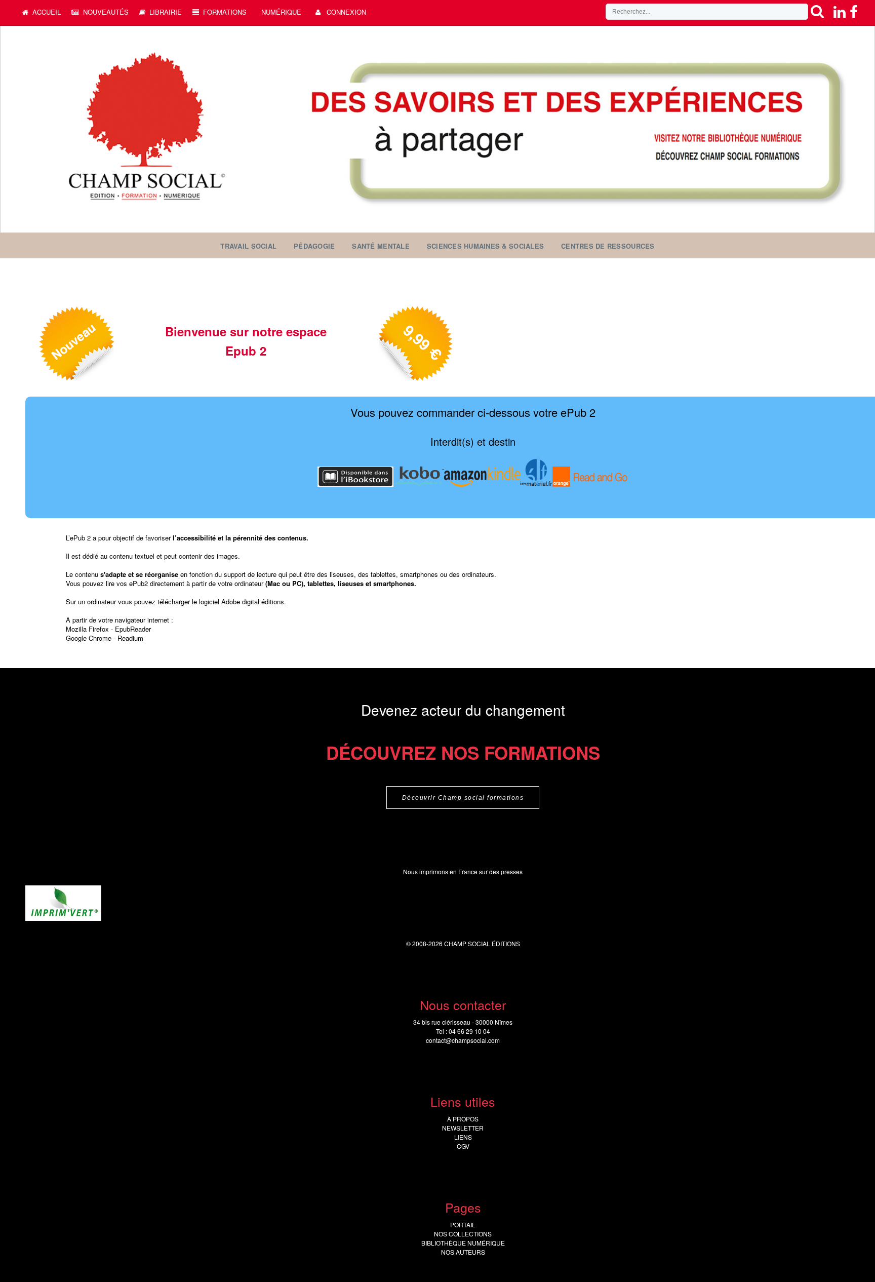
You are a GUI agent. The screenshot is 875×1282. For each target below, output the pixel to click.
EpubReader (133, 629)
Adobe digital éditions (252, 601)
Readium (130, 638)
